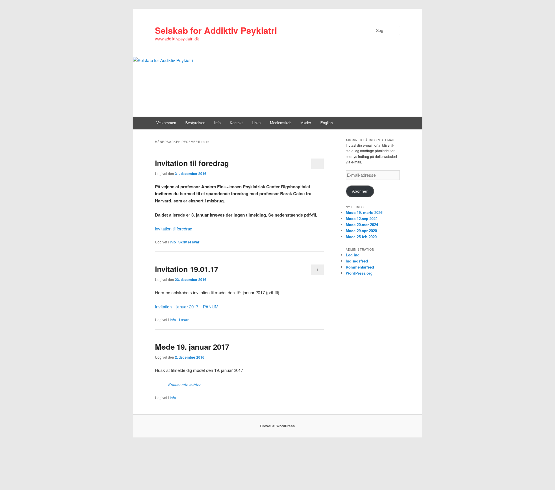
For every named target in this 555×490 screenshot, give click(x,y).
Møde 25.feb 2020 (361, 236)
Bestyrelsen (195, 123)
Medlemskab (280, 123)
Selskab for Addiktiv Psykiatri (216, 30)
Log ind (353, 255)
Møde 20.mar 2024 (362, 224)
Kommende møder (184, 384)
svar (183, 319)
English (326, 123)
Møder (305, 123)
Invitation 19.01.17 (186, 269)
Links (256, 123)
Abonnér (360, 191)
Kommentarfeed (360, 267)
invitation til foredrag (173, 229)
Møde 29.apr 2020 (361, 230)
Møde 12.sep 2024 (362, 218)
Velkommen (166, 123)
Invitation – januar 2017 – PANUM (187, 306)
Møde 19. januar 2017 (192, 346)
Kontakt (236, 123)
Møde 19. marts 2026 (364, 212)
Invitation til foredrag (192, 163)
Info (217, 123)
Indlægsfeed (357, 261)
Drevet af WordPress (277, 425)
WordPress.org (359, 273)
